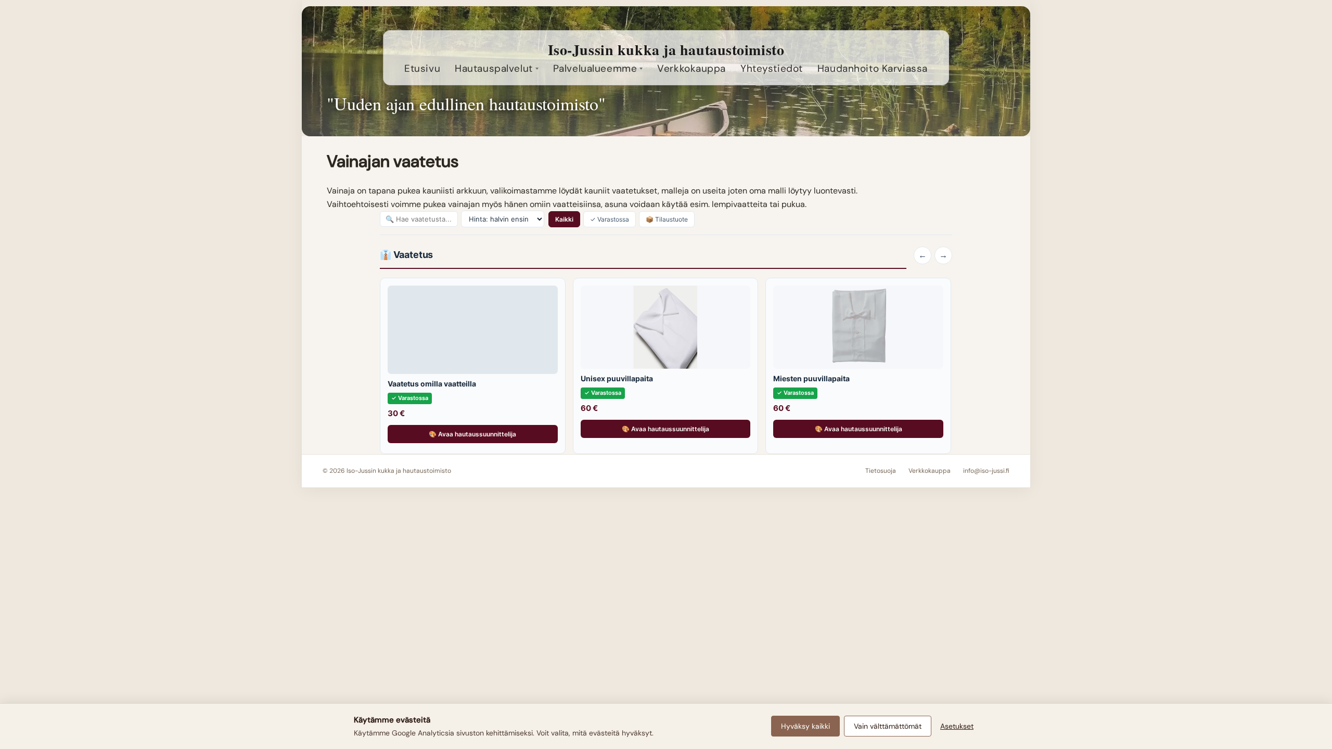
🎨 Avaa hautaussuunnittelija (472, 434)
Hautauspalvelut (494, 68)
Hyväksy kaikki (805, 726)
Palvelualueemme (595, 68)
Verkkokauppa (691, 68)
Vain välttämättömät (887, 726)
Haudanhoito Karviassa (872, 68)
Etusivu (422, 68)
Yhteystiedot (771, 68)
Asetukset (957, 726)
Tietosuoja (880, 471)
